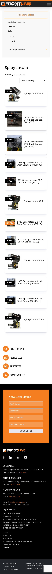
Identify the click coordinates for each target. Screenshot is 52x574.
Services (15, 366)
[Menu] (49, 4)
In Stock (11, 26)
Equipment (17, 348)
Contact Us (17, 375)
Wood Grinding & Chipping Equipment (20, 519)
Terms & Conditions (34, 568)
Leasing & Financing (11, 544)
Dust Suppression (16, 49)
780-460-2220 (14, 497)
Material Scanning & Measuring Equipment (22, 522)
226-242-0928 (14, 484)
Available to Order (16, 22)
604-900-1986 (20, 472)
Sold (10, 31)
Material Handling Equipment (16, 525)
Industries (7, 539)
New (12, 37)
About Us (7, 536)
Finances (16, 357)
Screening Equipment (12, 516)
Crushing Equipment (12, 513)
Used (12, 41)
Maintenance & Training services (17, 541)
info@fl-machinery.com (17, 502)
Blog (5, 533)
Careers (6, 547)
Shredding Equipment (13, 528)
